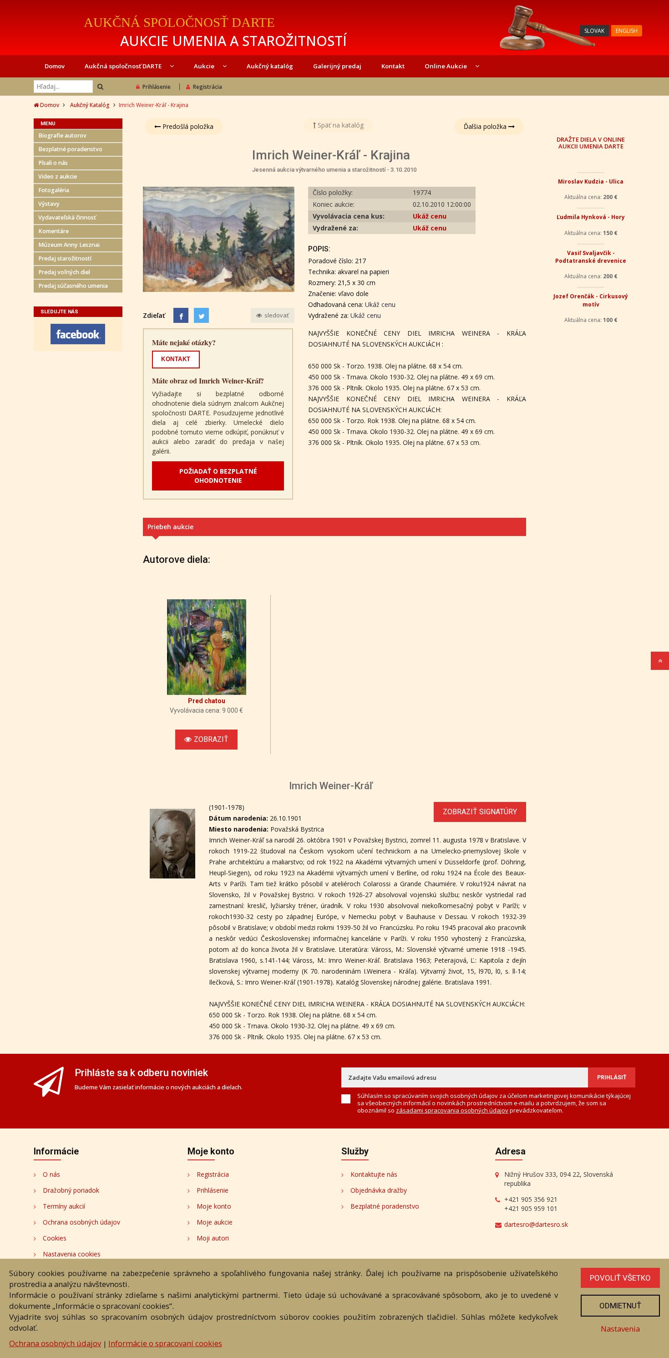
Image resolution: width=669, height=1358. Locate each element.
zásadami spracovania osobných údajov (452, 1110)
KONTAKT (176, 359)
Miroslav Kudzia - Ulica (590, 181)
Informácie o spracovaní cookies (165, 1343)
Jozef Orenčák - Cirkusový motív (590, 421)
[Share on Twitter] (201, 315)
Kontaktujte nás (373, 1174)
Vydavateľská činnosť (67, 217)
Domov (55, 66)
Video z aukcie (57, 176)
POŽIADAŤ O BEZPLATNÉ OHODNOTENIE (218, 476)
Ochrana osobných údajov (81, 1222)
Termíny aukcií (64, 1206)
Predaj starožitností (64, 258)
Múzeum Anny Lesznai (69, 245)
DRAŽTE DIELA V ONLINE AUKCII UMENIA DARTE (591, 142)
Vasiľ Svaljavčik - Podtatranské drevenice (590, 342)
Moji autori (213, 1238)
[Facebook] (180, 315)
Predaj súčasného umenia (73, 286)
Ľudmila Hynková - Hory (591, 246)
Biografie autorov (62, 135)
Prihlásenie (156, 86)
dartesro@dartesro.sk (536, 1224)
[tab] (334, 527)
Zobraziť (211, 739)
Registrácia (207, 86)
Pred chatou (206, 701)
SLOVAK (594, 31)
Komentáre (53, 231)
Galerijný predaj (337, 66)
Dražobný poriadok (71, 1190)
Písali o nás (53, 163)
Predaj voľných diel (64, 272)
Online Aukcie (446, 66)
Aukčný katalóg (270, 66)
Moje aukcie (215, 1222)
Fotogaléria (53, 190)
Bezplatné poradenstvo (70, 149)
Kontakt (393, 66)
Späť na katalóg (340, 125)
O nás (51, 1174)
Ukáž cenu (429, 216)
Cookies (54, 1238)
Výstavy (49, 204)
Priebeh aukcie (170, 526)
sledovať (276, 315)
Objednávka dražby (378, 1190)
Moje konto (214, 1206)
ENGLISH (627, 31)
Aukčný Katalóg (90, 105)
